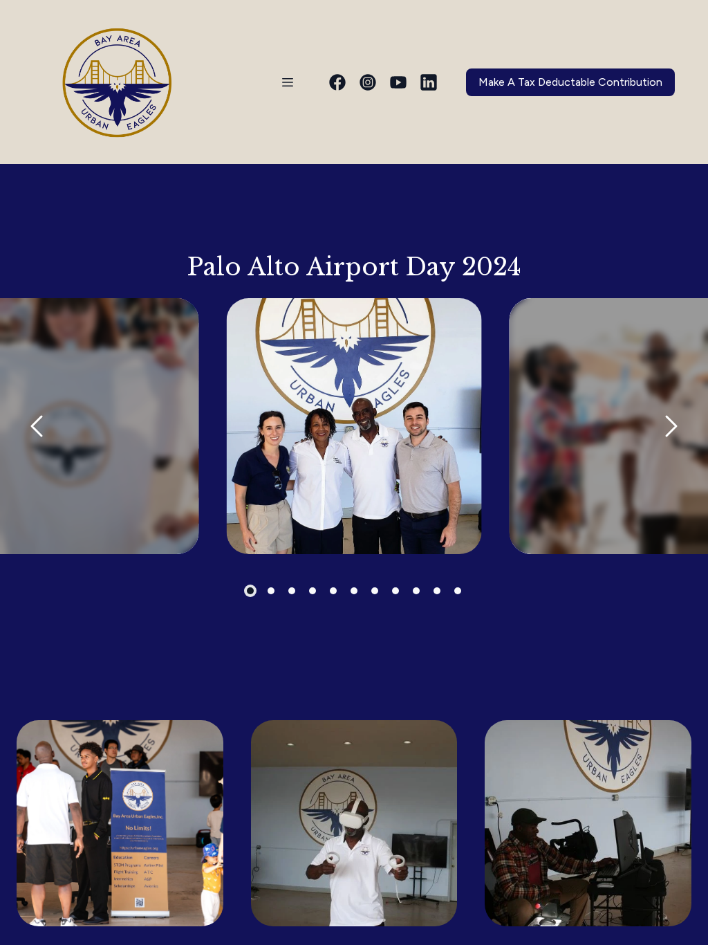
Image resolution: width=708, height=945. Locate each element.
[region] (354, 426)
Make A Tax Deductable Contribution (570, 82)
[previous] (37, 426)
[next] (670, 426)
